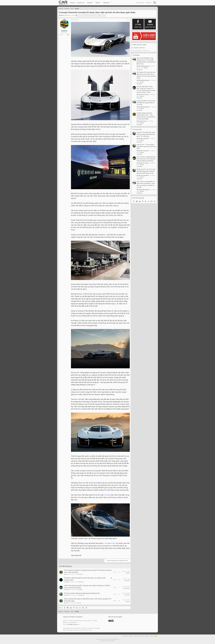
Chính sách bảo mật (138, 636)
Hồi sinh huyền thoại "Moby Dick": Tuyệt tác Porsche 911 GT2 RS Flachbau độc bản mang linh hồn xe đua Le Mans (146, 89)
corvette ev (89, 15)
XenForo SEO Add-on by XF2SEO (107, 641)
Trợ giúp (146, 636)
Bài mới (98, 3)
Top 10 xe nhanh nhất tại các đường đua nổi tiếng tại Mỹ (82, 593)
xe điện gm (102, 15)
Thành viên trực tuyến (139, 45)
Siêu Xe (79, 603)
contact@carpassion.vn (73, 624)
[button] (81, 2)
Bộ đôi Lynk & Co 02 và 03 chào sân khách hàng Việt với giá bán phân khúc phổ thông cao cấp (146, 171)
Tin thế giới (135, 55)
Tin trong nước (137, 129)
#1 (129, 20)
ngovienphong (126, 588)
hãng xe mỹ (96, 15)
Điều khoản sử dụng (127, 636)
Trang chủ (72, 3)
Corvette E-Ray (110, 543)
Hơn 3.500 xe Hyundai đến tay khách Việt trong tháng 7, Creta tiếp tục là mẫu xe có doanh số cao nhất (146, 184)
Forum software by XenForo (107, 639)
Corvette (107, 495)
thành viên (138, 26)
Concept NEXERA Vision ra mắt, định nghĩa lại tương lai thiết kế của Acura (146, 103)
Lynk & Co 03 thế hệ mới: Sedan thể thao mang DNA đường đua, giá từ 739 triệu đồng (146, 134)
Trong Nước (139, 142)
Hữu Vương (66, 589)
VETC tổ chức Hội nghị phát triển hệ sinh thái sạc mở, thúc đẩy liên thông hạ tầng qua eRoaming (146, 159)
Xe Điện (80, 589)
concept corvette (81, 15)
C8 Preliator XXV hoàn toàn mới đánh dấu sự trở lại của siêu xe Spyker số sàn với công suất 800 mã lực (146, 75)
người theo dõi (150, 26)
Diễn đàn (89, 3)
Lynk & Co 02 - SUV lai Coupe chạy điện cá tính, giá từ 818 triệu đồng (146, 146)
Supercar (62, 15)
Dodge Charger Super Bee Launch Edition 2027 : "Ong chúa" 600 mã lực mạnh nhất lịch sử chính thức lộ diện (146, 116)
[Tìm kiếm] (154, 2)
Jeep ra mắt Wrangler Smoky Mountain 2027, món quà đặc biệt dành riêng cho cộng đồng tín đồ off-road (146, 61)
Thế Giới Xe (80, 574)
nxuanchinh (66, 582)
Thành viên (106, 3)
